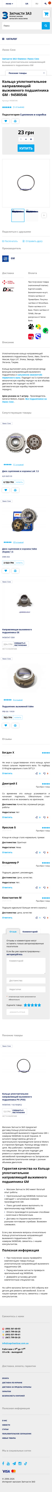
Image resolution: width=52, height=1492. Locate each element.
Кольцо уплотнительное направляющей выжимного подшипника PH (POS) (17, 1096)
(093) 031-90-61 (12, 1334)
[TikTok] (26, 1463)
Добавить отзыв (17, 1012)
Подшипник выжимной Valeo (18, 706)
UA (26, 3)
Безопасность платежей (13, 1396)
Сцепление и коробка (33, 114)
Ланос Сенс (6, 423)
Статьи (5, 1429)
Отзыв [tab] (13, 931)
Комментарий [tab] (30, 931)
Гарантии (6, 1391)
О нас (4, 1420)
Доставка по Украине (12, 1383)
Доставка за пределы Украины (16, 1387)
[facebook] (3, 1463)
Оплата (5, 1378)
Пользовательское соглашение (16, 1434)
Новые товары (9, 1438)
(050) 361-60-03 (12, 1328)
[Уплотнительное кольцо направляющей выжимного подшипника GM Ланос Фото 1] (17, 215)
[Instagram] (20, 1463)
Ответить (7, 773)
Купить (26, 148)
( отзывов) (18, 107)
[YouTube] (8, 1463)
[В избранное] (5, 121)
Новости (6, 1425)
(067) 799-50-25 (12, 1331)
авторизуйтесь (14, 954)
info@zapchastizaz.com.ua (15, 1343)
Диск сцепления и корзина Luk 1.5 (20, 471)
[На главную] (5, 15)
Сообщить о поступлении (20, 644)
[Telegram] (14, 1463)
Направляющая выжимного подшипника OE (17, 631)
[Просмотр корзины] (46, 14)
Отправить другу (34, 241)
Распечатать (11, 241)
